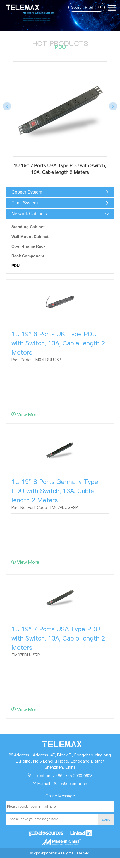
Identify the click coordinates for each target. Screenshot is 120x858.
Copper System (26, 192)
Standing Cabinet (28, 226)
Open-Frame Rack (28, 246)
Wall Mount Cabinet (30, 236)
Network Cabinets (29, 213)
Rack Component (27, 256)
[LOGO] (21, 5)
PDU (15, 265)
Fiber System (24, 203)
